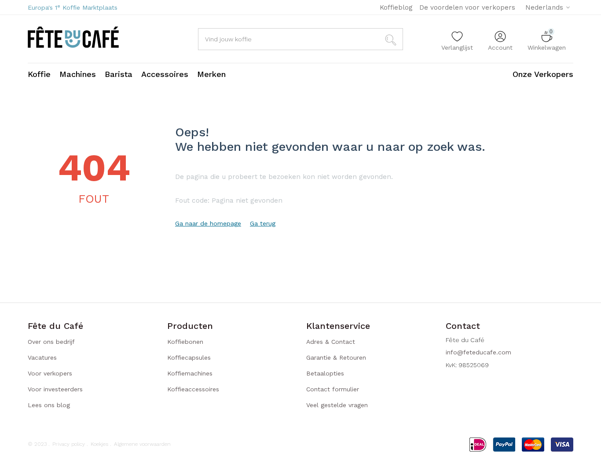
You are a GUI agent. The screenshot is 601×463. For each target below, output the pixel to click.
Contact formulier (332, 389)
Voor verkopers (50, 373)
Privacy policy (68, 444)
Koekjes (99, 444)
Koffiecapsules (189, 357)
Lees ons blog (49, 404)
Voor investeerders (55, 389)
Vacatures (42, 357)
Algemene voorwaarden (142, 444)
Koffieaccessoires (193, 389)
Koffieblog (396, 7)
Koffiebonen (185, 341)
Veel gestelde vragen (337, 404)
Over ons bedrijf (51, 341)
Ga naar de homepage (208, 223)
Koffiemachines (190, 373)
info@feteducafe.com (478, 352)
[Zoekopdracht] (392, 39)
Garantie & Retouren (336, 357)
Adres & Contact (330, 341)
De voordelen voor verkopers (467, 7)
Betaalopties (325, 373)
